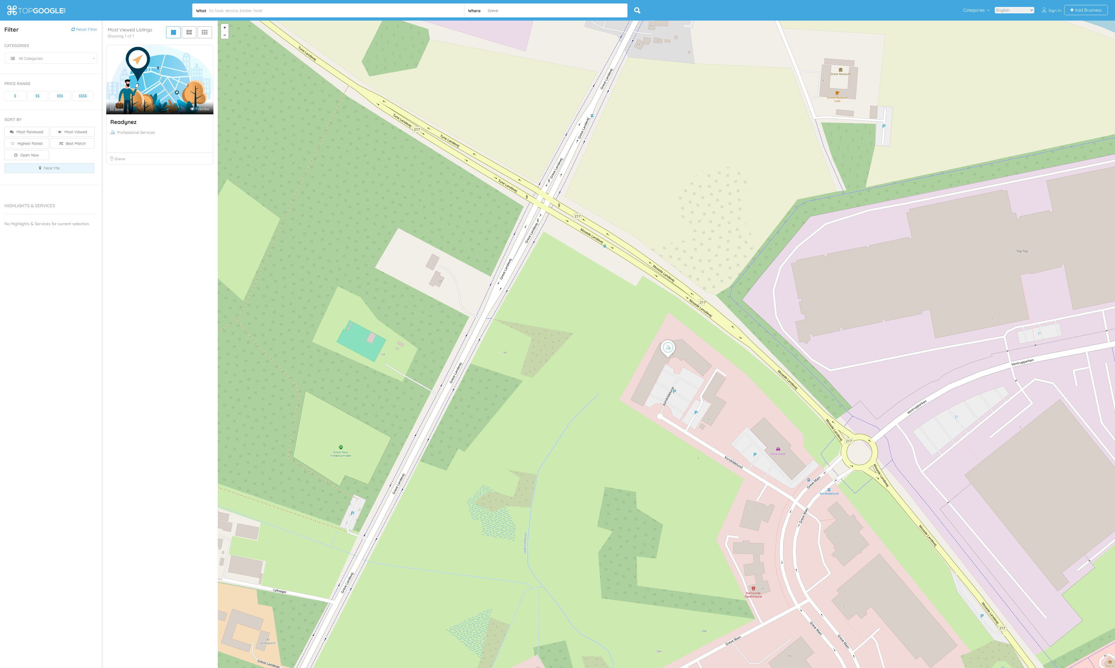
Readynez (123, 121)
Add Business (1088, 10)
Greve (120, 158)
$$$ (60, 95)
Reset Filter (86, 29)
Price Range (17, 83)
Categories (974, 10)
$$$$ (83, 95)
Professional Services (136, 132)
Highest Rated (29, 143)
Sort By (12, 119)
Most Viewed (75, 131)
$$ (37, 95)
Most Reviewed (29, 131)
